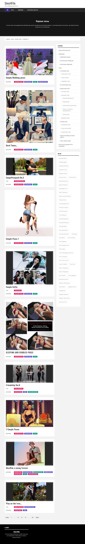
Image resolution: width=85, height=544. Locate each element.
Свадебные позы (43, 81)
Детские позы (65, 91)
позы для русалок (63, 230)
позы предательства (64, 245)
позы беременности (64, 203)
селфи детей (62, 290)
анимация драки (63, 162)
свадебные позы (72, 286)
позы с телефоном (63, 268)
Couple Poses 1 (12, 238)
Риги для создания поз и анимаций (66, 145)
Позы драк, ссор (66, 74)
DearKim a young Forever (17, 467)
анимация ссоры (63, 169)
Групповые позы (64, 71)
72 (18, 517)
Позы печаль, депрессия (69, 105)
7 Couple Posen (12, 429)
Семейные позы (65, 81)
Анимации (20, 10)
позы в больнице (63, 211)
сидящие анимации (63, 294)
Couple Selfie (11, 286)
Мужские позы (48, 472)
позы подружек (18, 388)
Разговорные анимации (66, 60)
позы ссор (72, 264)
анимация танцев (63, 173)
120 (32, 517)
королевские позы (63, 181)
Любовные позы (19, 81)
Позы (12, 10)
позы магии (62, 237)
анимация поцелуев (63, 166)
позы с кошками (63, 256)
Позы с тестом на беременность (68, 110)
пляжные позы (62, 200)
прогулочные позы (19, 181)
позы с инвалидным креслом (66, 252)
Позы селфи (66, 114)
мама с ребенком (19, 507)
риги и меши (62, 286)
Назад (7, 517)
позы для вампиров (63, 218)
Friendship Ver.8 (13, 385)
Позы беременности (68, 98)
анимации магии (63, 158)
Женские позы (18, 472)
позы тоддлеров (72, 275)
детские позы (72, 177)
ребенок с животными (64, 283)
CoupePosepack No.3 (15, 177)
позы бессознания (63, 207)
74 (25, 517)
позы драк (74, 234)
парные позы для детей (65, 196)
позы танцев (62, 275)
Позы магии (66, 101)
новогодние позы (63, 188)
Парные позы (28, 81)
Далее (37, 517)
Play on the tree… (14, 503)
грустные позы (62, 177)
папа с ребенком (63, 192)
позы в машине (62, 215)
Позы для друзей (33, 392)
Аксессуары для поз (32, 10)
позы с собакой (63, 264)
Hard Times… (11, 145)
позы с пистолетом (64, 260)
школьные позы (63, 302)
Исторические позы (65, 85)
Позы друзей (65, 77)
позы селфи (18, 290)
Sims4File (10, 3)
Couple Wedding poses (15, 77)
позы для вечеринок (64, 222)
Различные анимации (66, 64)
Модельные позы (38, 472)
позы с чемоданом (63, 271)
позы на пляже (71, 237)
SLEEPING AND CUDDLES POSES (19, 352)
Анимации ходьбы (65, 57)
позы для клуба (62, 226)
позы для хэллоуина (64, 234)
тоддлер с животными (64, 298)
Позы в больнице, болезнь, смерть (67, 136)
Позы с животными (65, 140)
